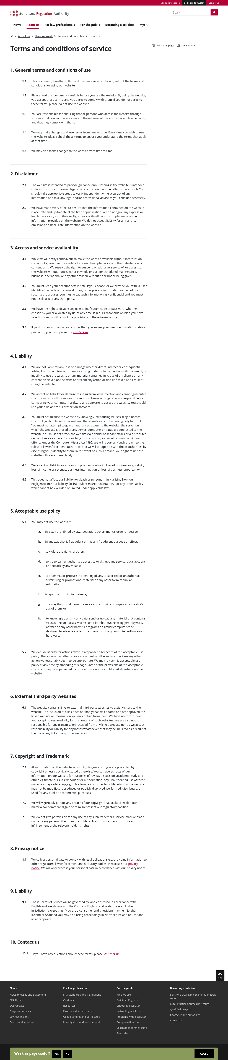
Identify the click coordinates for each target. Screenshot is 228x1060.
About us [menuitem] (33, 25)
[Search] (214, 12)
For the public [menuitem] (90, 25)
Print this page (166, 45)
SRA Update (17, 1000)
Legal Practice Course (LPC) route (189, 1004)
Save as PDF (188, 45)
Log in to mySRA (195, 2)
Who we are (124, 994)
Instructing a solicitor (129, 1011)
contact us (80, 332)
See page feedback (170, 2)
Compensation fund (128, 1022)
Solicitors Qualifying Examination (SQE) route (193, 996)
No (67, 1053)
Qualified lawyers (180, 1009)
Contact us (214, 2)
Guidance (69, 1000)
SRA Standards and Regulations (82, 994)
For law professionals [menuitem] (60, 25)
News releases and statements (28, 994)
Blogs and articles (20, 1011)
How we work (44, 36)
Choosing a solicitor (128, 1005)
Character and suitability (185, 1015)
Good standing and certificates (81, 1016)
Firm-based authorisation (78, 1011)
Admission (176, 1020)
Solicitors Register (127, 1000)
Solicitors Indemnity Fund (132, 1027)
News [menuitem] (17, 25)
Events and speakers (22, 1022)
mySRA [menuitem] (144, 25)
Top (220, 978)
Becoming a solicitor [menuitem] (119, 25)
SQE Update (17, 1005)
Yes (56, 1053)
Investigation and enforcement (81, 1022)
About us (24, 36)
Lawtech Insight (19, 1016)
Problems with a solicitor (131, 1016)
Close (204, 1053)
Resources (69, 1005)
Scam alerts (124, 1033)
